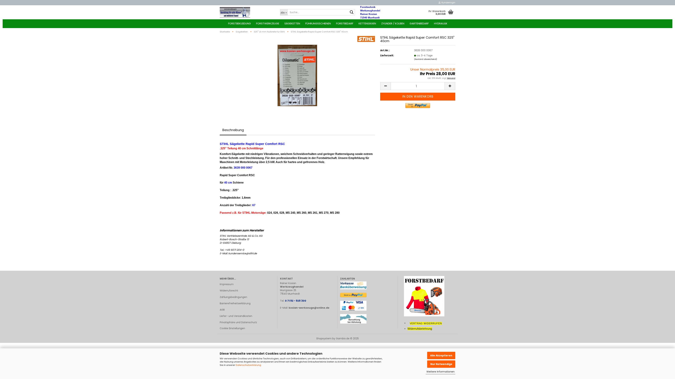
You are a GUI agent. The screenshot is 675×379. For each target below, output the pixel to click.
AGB (222, 309)
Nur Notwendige (441, 364)
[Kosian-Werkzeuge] (247, 12)
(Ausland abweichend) (425, 59)
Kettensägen (367, 23)
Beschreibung (233, 130)
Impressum (227, 284)
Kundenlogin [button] (448, 2)
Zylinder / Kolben (392, 23)
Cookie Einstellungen (232, 328)
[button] (385, 86)
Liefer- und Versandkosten (236, 316)
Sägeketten (292, 23)
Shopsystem (324, 338)
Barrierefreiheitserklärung (235, 303)
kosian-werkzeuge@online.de (309, 308)
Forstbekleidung (239, 23)
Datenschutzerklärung (248, 365)
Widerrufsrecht (229, 290)
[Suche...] (351, 12)
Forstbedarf (344, 23)
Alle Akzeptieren (441, 355)
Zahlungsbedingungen (233, 297)
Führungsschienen (318, 23)
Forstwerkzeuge (267, 23)
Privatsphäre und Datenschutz (238, 322)
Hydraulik (440, 23)
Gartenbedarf (419, 23)
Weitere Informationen (440, 371)
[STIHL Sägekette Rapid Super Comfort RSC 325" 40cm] (297, 75)
